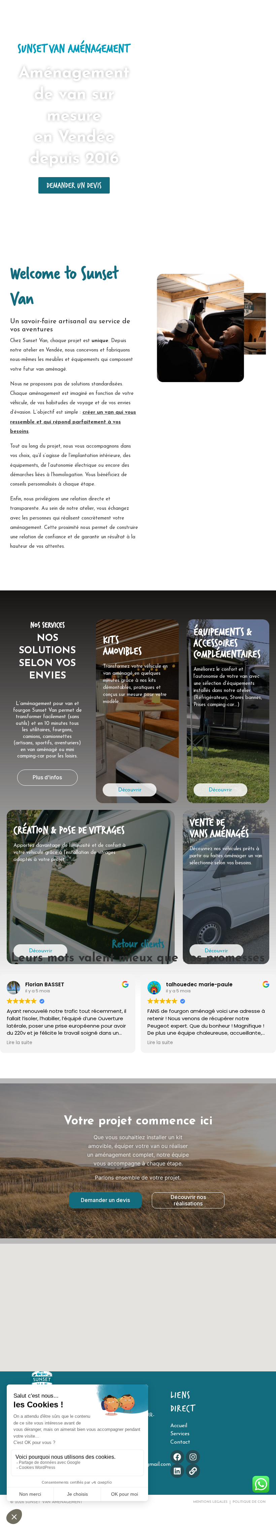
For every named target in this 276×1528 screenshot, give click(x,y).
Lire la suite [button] (19, 1043)
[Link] (193, 1471)
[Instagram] (193, 1457)
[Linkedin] (177, 1471)
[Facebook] (177, 1457)
